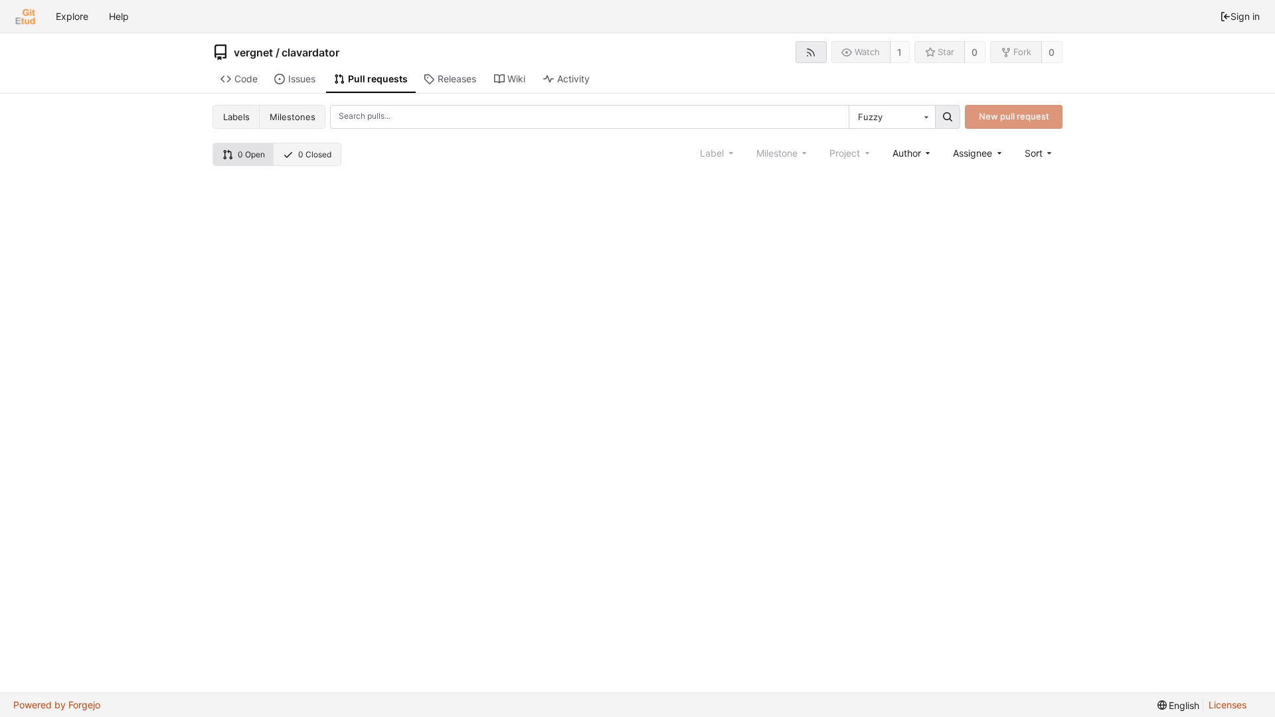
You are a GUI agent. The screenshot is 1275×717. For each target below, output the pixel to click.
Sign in (1245, 16)
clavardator (310, 52)
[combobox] (892, 117)
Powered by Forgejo (56, 704)
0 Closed (314, 154)
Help (119, 16)
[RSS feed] (811, 52)
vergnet (253, 52)
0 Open (251, 154)
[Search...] (947, 117)
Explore (72, 16)
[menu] (1039, 153)
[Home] (25, 17)
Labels (236, 117)
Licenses (1227, 704)
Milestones (292, 117)
